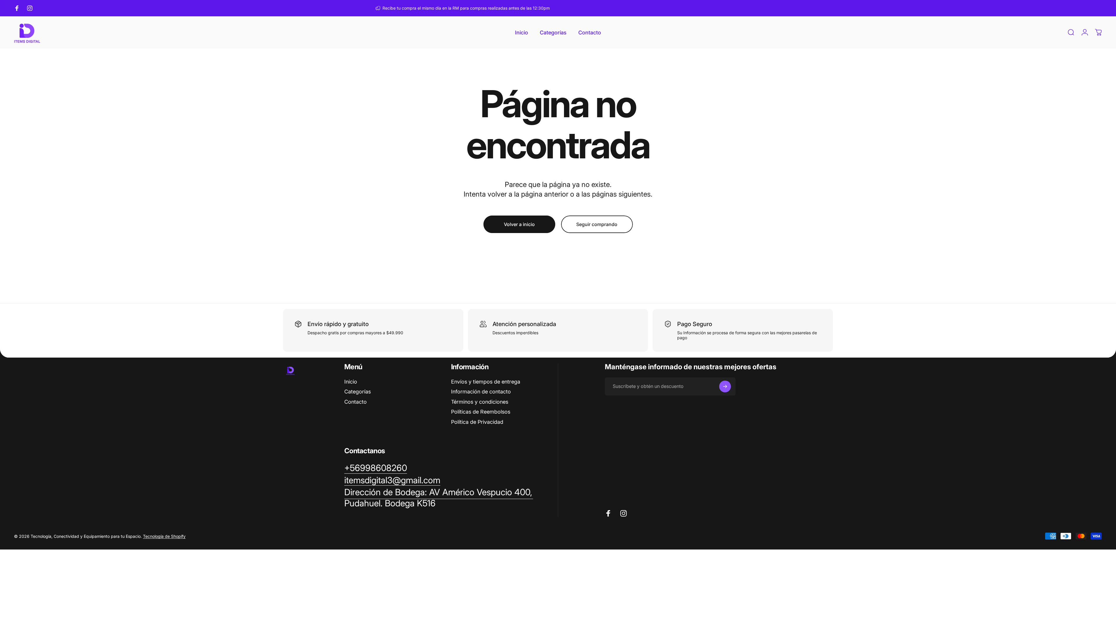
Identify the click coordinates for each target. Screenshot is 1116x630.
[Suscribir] (725, 386)
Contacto (355, 402)
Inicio (350, 382)
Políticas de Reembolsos (480, 412)
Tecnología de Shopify (164, 536)
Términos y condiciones (479, 402)
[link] (438, 498)
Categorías (357, 391)
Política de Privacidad (477, 422)
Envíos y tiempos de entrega (485, 382)
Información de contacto (481, 391)
